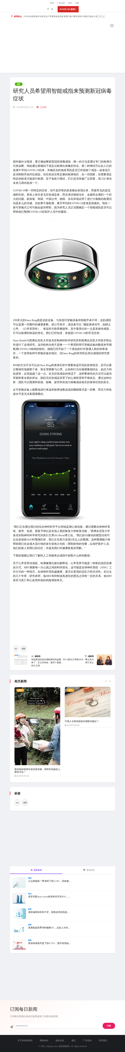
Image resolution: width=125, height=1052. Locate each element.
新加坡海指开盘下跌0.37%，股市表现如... (49, 943)
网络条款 (44, 1040)
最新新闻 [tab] (37, 870)
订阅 (109, 1026)
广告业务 (61, 3)
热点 (30, 893)
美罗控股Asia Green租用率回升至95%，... (49, 896)
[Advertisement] (62, 51)
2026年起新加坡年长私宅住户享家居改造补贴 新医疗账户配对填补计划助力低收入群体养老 (63, 16)
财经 (30, 878)
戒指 (23, 649)
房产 (70, 690)
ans (16, 649)
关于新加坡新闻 (25, 1040)
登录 (70, 3)
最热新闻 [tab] (90, 870)
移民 (20, 690)
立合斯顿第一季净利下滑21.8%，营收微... (49, 881)
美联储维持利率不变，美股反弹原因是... (48, 912)
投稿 (52, 3)
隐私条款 (60, 1040)
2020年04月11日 (25, 107)
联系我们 (103, 1040)
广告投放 (87, 1040)
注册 (77, 3)
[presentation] (99, 16)
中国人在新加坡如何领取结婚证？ (82, 721)
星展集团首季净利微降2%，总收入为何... (49, 927)
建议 (73, 1040)
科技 (18, 84)
